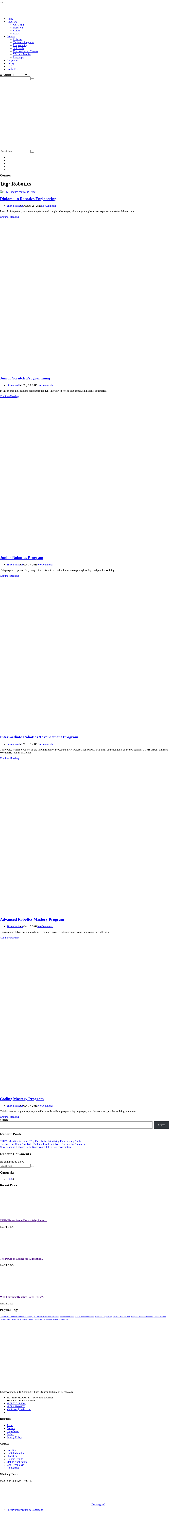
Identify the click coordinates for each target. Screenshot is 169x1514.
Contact (11, 1428)
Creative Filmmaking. (24, 1316)
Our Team (18, 24)
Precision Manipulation (121, 1316)
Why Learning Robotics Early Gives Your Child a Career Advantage (35, 1147)
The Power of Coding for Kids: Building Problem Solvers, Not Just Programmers (42, 1144)
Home (10, 18)
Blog (9, 66)
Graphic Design (15, 1459)
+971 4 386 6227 (16, 1406)
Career (16, 30)
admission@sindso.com (19, 1409)
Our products (13, 60)
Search (4, 1119)
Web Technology (15, 1464)
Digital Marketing (16, 1453)
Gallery (10, 63)
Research (18, 27)
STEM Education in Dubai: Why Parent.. (23, 1220)
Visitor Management (60, 1319)
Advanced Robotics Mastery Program (32, 919)
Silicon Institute (15, 205)
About (10, 1425)
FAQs (16, 33)
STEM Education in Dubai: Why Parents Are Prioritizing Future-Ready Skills (40, 1141)
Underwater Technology (43, 1319)
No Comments (48, 205)
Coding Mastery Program (22, 1099)
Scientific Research (13, 1319)
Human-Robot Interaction (84, 1316)
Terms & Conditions (32, 1509)
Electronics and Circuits (25, 51)
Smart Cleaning (27, 1319)
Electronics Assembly (51, 1316)
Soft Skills (18, 48)
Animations (13, 1467)
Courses (11, 36)
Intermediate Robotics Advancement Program (39, 737)
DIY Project (38, 1316)
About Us (12, 21)
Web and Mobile (22, 54)
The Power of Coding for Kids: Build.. (21, 1258)
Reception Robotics (138, 1316)
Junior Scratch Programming (25, 378)
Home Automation (67, 1316)
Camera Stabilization (8, 1316)
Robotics (17, 39)
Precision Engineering (103, 1316)
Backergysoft (98, 1504)
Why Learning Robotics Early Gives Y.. (22, 1297)
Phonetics (12, 1456)
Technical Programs (23, 42)
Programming (20, 45)
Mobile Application (17, 1461)
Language (18, 57)
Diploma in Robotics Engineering (28, 199)
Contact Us (12, 69)
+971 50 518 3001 (16, 1403)
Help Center (13, 1431)
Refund (10, 1434)
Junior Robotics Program (21, 557)
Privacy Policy (14, 1437)
